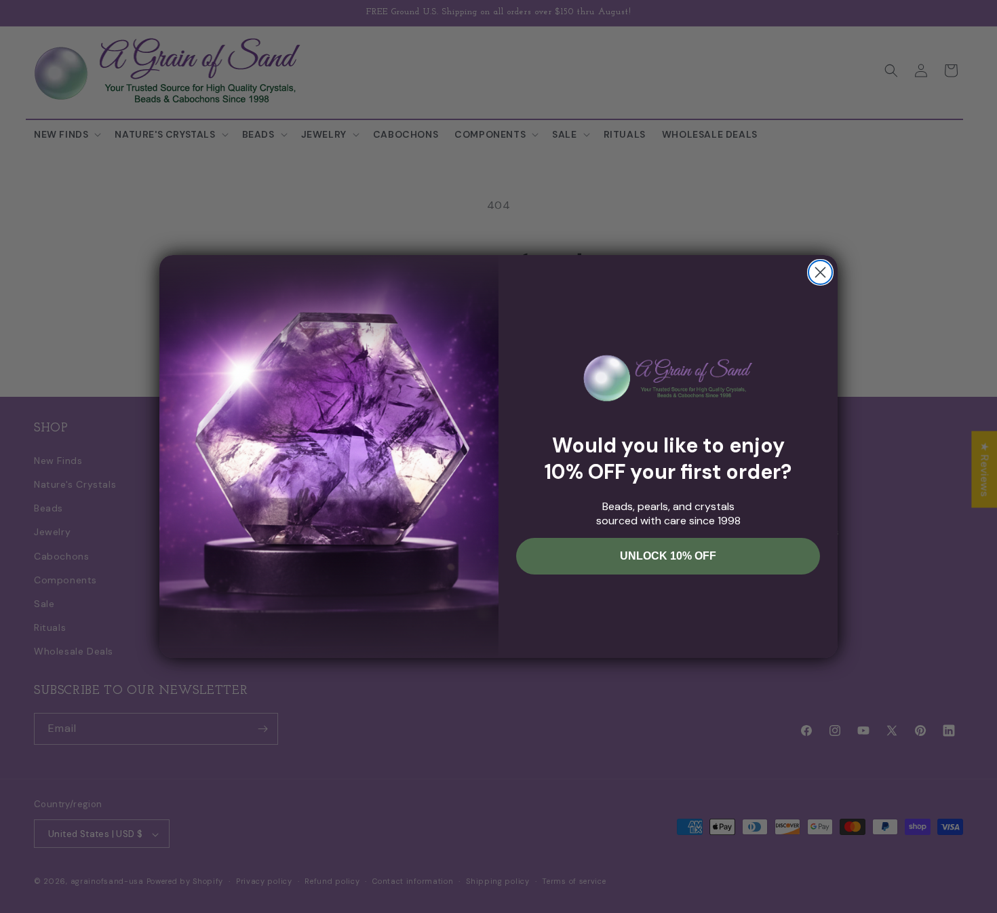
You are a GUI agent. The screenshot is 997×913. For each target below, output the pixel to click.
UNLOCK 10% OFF (668, 556)
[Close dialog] (820, 272)
